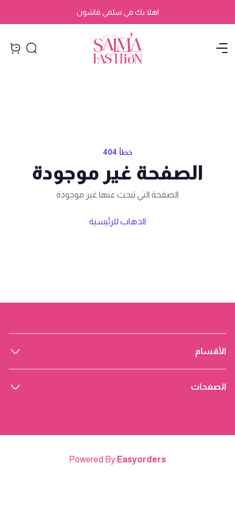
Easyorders (141, 459)
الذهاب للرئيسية (117, 221)
